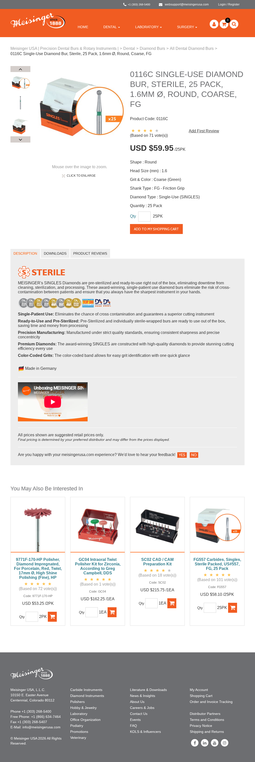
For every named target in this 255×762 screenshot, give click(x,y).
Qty (133, 216)
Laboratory (147, 27)
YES (182, 455)
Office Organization (85, 720)
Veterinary (78, 738)
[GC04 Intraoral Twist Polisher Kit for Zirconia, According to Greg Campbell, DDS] (97, 527)
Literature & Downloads (148, 690)
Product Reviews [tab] (90, 253)
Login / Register (229, 4)
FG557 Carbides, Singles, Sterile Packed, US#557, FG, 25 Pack (217, 564)
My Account (199, 690)
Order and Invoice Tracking (211, 702)
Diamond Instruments (87, 696)
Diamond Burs (152, 48)
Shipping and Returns (207, 732)
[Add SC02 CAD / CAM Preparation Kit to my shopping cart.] (171, 603)
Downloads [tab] (55, 253)
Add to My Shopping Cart (156, 229)
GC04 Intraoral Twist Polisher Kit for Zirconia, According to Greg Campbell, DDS (98, 566)
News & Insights (142, 696)
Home (83, 27)
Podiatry (76, 726)
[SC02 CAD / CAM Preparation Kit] (157, 527)
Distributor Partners (205, 714)
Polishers (77, 702)
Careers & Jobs (142, 708)
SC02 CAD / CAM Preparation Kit (157, 561)
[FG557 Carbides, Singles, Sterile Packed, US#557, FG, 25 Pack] (217, 527)
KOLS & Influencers (145, 732)
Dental (110, 27)
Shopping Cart (201, 696)
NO (194, 455)
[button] (224, 24)
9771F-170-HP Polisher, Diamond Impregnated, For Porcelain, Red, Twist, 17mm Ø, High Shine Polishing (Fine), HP (38, 568)
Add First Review (204, 131)
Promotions (79, 732)
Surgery (185, 27)
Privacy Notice (201, 726)
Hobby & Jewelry (83, 708)
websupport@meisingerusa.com (187, 4)
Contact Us (138, 714)
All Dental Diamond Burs (192, 48)
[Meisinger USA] (37, 20)
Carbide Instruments (86, 690)
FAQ (133, 726)
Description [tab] (25, 253)
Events (135, 720)
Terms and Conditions (207, 720)
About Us (137, 702)
